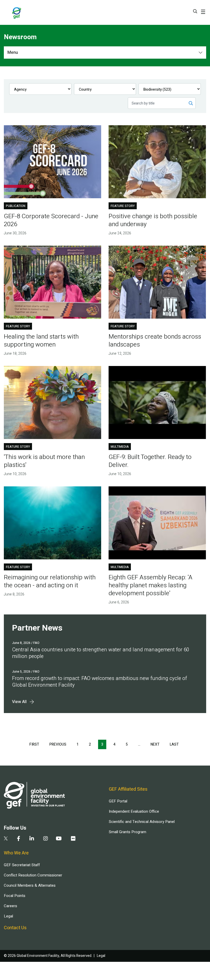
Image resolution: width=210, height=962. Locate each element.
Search (195, 11)
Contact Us (15, 927)
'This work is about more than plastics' (44, 461)
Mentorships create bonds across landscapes (155, 340)
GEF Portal (118, 801)
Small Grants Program (127, 832)
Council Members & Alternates (30, 885)
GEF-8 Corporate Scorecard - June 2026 (51, 220)
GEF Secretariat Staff (22, 865)
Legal (8, 916)
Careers (10, 906)
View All (19, 702)
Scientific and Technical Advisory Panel (142, 821)
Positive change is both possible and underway (153, 220)
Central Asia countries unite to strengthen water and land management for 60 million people (100, 653)
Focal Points (14, 895)
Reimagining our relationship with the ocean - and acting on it (50, 581)
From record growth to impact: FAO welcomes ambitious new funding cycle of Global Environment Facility (99, 682)
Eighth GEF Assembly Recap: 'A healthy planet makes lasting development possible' (150, 585)
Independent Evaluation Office (134, 811)
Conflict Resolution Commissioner (33, 875)
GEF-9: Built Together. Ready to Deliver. (150, 461)
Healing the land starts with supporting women (41, 340)
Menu (12, 52)
